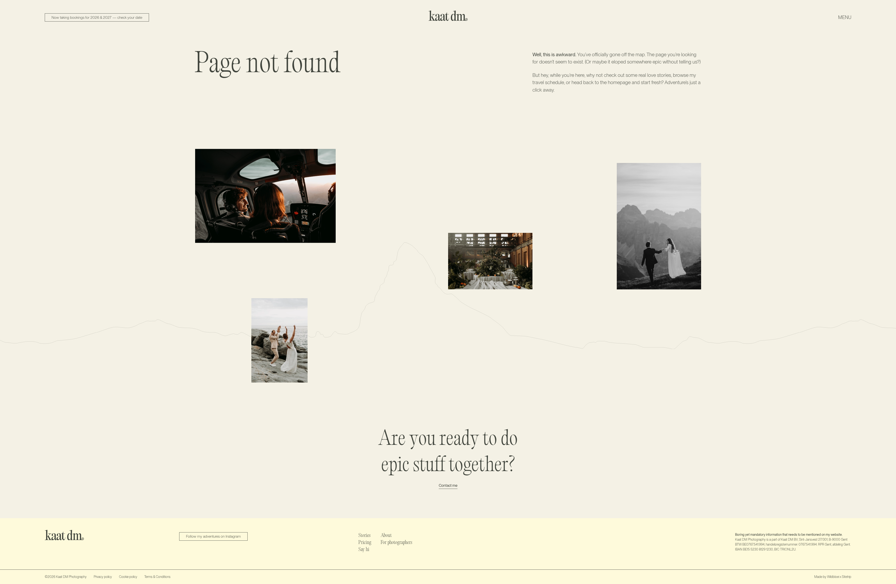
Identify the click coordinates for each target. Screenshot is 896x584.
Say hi (363, 549)
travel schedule (548, 82)
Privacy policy (103, 577)
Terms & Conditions (157, 577)
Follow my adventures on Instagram (213, 536)
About (386, 535)
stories (664, 75)
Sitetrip (846, 577)
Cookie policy (128, 577)
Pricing (364, 542)
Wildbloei (833, 577)
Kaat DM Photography (71, 577)
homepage (619, 82)
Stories (364, 535)
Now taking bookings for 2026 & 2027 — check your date (97, 17)
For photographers (396, 542)
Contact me (448, 486)
